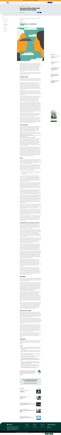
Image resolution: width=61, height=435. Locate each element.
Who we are (26, 425)
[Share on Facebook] (37, 12)
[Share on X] (40, 12)
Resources (11, 2)
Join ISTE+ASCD (50, 2)
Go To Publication (54, 121)
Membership (21, 2)
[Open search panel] (43, 2)
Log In (53, 2)
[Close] (60, 433)
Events (15, 2)
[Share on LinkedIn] (39, 12)
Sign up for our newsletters (51, 424)
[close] (60, 0)
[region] (30, 434)
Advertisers (42, 425)
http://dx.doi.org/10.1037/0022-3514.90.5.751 (26, 363)
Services (18, 2)
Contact (26, 427)
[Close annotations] (60, 431)
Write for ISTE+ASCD (35, 427)
